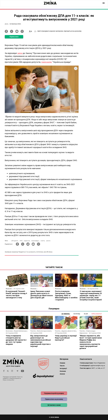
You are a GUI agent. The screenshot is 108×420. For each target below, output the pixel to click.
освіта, (43, 241)
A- (35, 31)
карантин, (27, 241)
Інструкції (63, 368)
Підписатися (13, 37)
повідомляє (46, 62)
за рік (86, 314)
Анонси (62, 374)
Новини (62, 363)
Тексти (62, 366)
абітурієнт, (14, 241)
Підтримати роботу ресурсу (54, 393)
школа (48, 241)
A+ (30, 31)
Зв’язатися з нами (54, 405)
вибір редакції (97, 314)
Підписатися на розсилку (54, 399)
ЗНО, (21, 241)
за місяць (76, 314)
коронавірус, (35, 241)
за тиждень (65, 314)
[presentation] (8, 322)
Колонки (63, 371)
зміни (19, 53)
